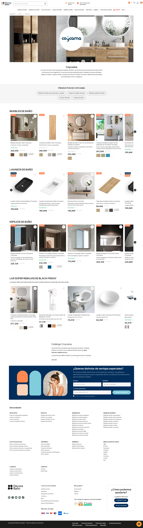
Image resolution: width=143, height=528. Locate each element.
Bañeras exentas (76, 444)
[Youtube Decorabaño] (16, 498)
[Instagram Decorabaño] (13, 498)
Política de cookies (101, 523)
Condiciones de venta (115, 523)
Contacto (44, 496)
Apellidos (105, 380)
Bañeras (75, 442)
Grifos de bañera (45, 444)
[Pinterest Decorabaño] (20, 498)
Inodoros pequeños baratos (17, 421)
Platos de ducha (16, 442)
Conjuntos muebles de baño (76, 93)
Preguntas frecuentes (47, 493)
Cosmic (105, 458)
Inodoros (13, 413)
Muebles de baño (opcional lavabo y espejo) (51, 93)
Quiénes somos (45, 489)
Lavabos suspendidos (16, 469)
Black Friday (44, 471)
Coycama (106, 456)
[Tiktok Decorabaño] (23, 498)
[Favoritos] (134, 2)
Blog (42, 498)
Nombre (75, 380)
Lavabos (13, 466)
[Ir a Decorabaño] (22, 487)
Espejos (44, 413)
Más (123, 9)
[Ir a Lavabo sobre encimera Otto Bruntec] (109, 299)
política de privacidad (90, 396)
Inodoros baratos (14, 419)
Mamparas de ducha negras (79, 417)
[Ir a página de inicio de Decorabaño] (6, 4)
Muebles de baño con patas (111, 427)
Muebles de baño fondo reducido (112, 417)
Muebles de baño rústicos (110, 423)
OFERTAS (44, 466)
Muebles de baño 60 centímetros (112, 419)
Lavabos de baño (64, 97)
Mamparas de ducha (77, 425)
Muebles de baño (109, 413)
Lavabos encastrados (16, 471)
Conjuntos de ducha (46, 448)
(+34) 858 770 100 (121, 500)
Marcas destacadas (111, 442)
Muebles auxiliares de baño (97, 93)
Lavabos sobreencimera (16, 473)
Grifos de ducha (45, 450)
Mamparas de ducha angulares (80, 415)
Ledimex (105, 452)
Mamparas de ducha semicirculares (81, 423)
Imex (104, 460)
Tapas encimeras (14, 475)
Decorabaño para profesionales (50, 501)
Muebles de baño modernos (111, 421)
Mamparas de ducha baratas (80, 421)
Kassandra (106, 448)
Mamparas (76, 413)
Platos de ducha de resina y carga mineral (21, 448)
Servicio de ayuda (121, 505)
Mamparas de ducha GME (79, 431)
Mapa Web (103, 525)
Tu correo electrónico (79, 388)
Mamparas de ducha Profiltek (80, 435)
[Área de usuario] (137, 3)
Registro (76, 491)
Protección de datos (87, 523)
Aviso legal (75, 523)
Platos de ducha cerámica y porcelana (20, 450)
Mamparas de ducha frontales (80, 433)
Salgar (105, 454)
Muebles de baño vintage (110, 425)
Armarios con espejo (46, 417)
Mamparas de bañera (78, 429)
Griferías (44, 442)
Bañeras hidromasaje (77, 446)
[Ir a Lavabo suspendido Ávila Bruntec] (81, 299)
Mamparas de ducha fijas (79, 419)
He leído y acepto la (85, 396)
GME (104, 444)
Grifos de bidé (45, 454)
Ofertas (43, 469)
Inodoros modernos (15, 417)
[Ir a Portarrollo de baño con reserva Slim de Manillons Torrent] (52, 299)
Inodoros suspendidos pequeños (19, 415)
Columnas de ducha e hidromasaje (50, 452)
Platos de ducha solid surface (18, 444)
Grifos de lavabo (45, 446)
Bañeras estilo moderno (78, 448)
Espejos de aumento (46, 421)
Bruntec (105, 446)
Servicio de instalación (47, 503)
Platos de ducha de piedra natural (19, 446)
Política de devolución (91, 525)
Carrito (76, 493)
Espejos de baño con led (47, 419)
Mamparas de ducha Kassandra (80, 427)
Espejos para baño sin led (48, 415)
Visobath (105, 450)
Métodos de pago (77, 525)
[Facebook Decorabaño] (9, 498)
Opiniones (44, 491)
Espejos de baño (79, 97)
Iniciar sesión (77, 489)
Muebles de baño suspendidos (111, 415)
